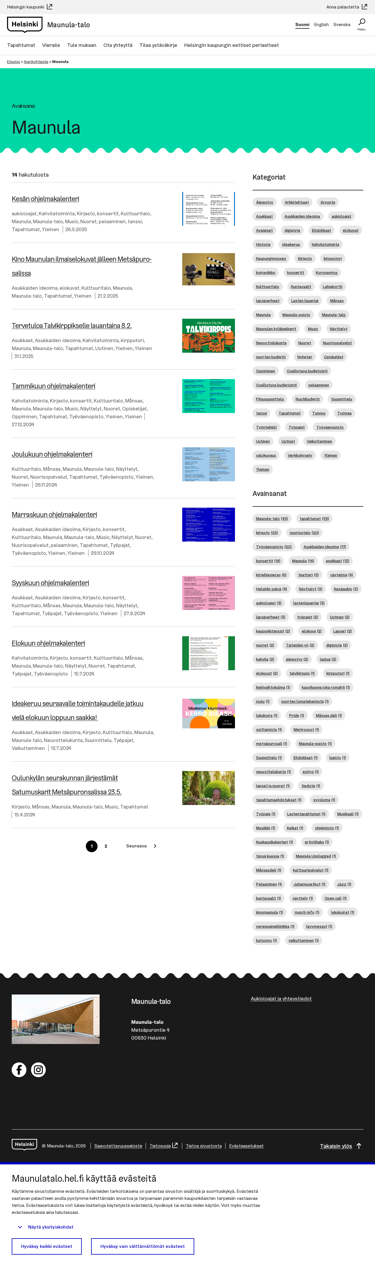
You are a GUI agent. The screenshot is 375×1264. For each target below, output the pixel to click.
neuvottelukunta (273, 771)
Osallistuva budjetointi (276, 385)
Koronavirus (327, 272)
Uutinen (104, 348)
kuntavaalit (268, 898)
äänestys (297, 659)
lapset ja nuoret (273, 785)
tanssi (135, 221)
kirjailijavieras (271, 574)
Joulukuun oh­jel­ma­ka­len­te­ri (52, 454)
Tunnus (318, 413)
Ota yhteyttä (117, 45)
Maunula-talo (48, 221)
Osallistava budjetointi (307, 370)
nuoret (265, 645)
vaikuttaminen (304, 940)
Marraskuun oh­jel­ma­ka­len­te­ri (54, 514)
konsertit (108, 213)
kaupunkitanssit (273, 631)
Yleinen (50, 229)
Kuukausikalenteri (274, 842)
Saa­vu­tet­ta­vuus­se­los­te (118, 1146)
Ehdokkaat (321, 230)
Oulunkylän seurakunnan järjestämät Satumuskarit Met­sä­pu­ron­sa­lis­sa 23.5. (67, 784)
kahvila (265, 659)
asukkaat (337, 560)
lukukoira (266, 715)
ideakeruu (291, 244)
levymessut (319, 926)
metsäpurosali (271, 743)
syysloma (324, 799)
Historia (263, 244)
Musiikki (265, 827)
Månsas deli (329, 715)
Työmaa (344, 413)
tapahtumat (314, 518)
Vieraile (51, 45)
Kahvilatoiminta (57, 213)
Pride (296, 715)
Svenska (341, 24)
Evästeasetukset (246, 1146)
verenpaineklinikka (275, 926)
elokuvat (69, 287)
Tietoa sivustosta (204, 1146)
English (321, 24)
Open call (336, 898)
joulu (263, 701)
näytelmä (341, 574)
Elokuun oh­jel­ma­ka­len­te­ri (48, 643)
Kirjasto (86, 213)
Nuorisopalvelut (48, 476)
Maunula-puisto (296, 314)
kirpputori (132, 340)
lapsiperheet (267, 300)
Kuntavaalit (301, 286)
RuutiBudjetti (308, 399)
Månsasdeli (268, 870)
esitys (311, 771)
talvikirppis (302, 673)
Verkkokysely (300, 455)
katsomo (266, 940)
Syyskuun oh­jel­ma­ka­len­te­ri (50, 582)
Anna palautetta (343, 7)
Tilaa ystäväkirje (158, 45)
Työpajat (120, 545)
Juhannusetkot (309, 884)
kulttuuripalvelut (310, 870)
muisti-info (307, 912)
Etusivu (13, 61)
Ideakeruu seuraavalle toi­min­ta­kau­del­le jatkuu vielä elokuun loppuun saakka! (77, 710)
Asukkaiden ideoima (34, 287)
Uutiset (288, 441)
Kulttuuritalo (135, 213)
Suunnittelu (98, 740)
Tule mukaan (81, 45)
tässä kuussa (270, 856)
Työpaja (265, 813)
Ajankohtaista (36, 61)
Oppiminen (24, 416)
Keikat (295, 827)
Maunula (21, 221)
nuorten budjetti (271, 356)
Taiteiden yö (300, 645)
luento (337, 757)
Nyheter (304, 356)
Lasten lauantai (304, 300)
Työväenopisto (86, 416)
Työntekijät (266, 427)
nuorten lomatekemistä (305, 701)
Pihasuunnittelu (270, 399)
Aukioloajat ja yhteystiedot (281, 998)
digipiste (292, 230)
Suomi (302, 24)
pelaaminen (112, 221)
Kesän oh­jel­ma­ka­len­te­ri (45, 198)
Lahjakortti (332, 286)
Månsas (134, 400)
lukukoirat (342, 912)
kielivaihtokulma (273, 687)
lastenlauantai (309, 602)
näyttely (303, 898)
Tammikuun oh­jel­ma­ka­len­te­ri (53, 385)
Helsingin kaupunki (26, 7)
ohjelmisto (327, 827)
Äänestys (264, 202)
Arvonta (328, 202)
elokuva (312, 631)
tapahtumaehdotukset (278, 799)
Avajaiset (264, 230)
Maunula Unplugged (316, 856)
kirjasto (267, 532)
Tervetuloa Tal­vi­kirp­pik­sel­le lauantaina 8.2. (72, 325)
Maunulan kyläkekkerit (276, 328)
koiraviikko (265, 272)
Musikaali (348, 813)
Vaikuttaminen (28, 748)
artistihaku (317, 842)
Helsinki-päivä (271, 588)
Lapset (342, 631)
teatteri (308, 574)
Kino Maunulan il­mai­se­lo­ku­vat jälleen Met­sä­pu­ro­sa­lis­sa (82, 266)
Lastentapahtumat (306, 813)
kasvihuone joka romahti (326, 687)
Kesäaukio (346, 588)
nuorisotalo (304, 532)
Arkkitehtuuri (297, 202)
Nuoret (88, 221)
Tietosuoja (160, 1146)
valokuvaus (266, 455)
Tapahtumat (21, 45)
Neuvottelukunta (63, 740)
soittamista (269, 729)
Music (71, 221)
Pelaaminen (269, 884)
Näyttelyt (91, 408)
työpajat (307, 617)
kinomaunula (269, 912)
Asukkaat (22, 340)
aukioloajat (24, 213)
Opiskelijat (134, 408)
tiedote (310, 785)
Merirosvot (306, 729)
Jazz (344, 884)
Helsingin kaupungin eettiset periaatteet (231, 45)
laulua (328, 659)
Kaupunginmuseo (271, 258)
